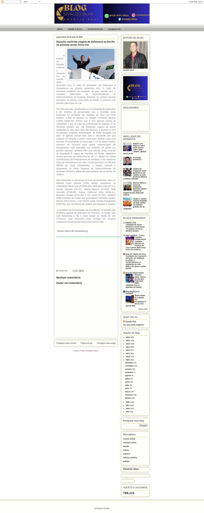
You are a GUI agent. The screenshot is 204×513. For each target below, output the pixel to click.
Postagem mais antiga (106, 343)
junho (127, 382)
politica (126, 461)
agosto (128, 375)
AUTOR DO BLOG (95, 29)
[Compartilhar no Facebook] (80, 271)
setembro (129, 372)
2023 (128, 347)
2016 (128, 408)
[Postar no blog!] (76, 271)
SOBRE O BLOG (75, 29)
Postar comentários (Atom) (89, 351)
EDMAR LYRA (131, 223)
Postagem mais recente (66, 343)
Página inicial (86, 343)
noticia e (126, 454)
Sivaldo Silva (130, 322)
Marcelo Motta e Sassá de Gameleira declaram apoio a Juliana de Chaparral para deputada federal (135, 189)
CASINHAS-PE (114, 29)
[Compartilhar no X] (78, 271)
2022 (128, 350)
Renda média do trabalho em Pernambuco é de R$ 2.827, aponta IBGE (136, 300)
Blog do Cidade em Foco (136, 254)
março (128, 392)
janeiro (128, 398)
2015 (128, 412)
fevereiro (129, 395)
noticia (126, 450)
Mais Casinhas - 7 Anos (135, 235)
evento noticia (129, 439)
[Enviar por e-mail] (74, 271)
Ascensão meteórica (137, 159)
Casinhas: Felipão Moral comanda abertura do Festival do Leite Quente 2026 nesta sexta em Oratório (136, 243)
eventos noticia (129, 443)
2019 (128, 360)
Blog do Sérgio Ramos (135, 273)
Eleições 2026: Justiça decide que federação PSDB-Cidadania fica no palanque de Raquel (136, 281)
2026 (128, 337)
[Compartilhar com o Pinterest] (83, 271)
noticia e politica (130, 458)
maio (127, 385)
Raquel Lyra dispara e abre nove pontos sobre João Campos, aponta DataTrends (134, 148)
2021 (128, 353)
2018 (128, 402)
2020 (128, 357)
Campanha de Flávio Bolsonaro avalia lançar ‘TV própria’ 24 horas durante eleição (135, 228)
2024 (128, 344)
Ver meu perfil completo (133, 325)
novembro (129, 366)
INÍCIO (60, 29)
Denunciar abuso (131, 469)
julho (127, 379)
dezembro (129, 363)
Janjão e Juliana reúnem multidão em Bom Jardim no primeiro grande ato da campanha (135, 204)
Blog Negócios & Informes (132, 292)
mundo (126, 446)
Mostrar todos (143, 309)
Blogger (106, 508)
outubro (128, 369)
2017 (128, 405)
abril (127, 388)
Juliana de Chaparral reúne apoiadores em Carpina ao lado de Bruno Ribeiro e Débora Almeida (135, 174)
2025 (128, 340)
